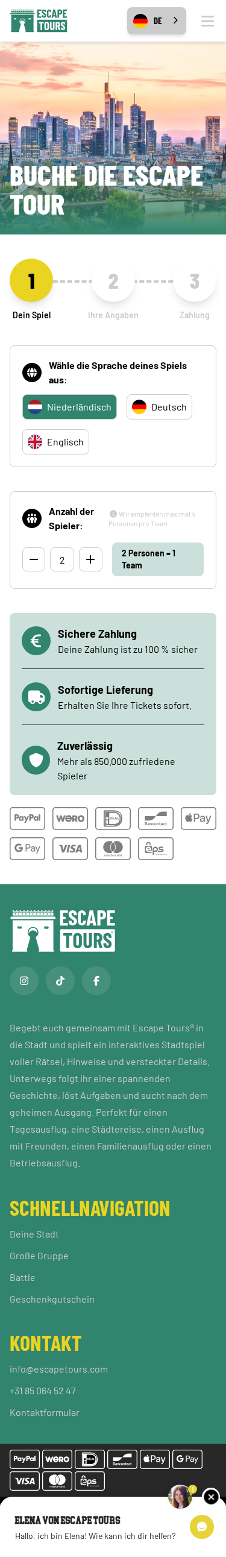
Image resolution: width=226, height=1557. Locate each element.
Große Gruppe (39, 1255)
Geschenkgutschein (52, 1298)
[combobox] (156, 21)
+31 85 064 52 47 (43, 1390)
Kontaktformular (45, 1412)
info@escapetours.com (59, 1368)
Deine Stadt (34, 1233)
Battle (23, 1277)
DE (158, 20)
